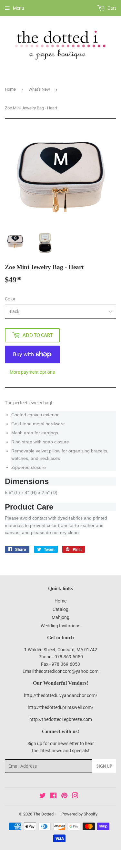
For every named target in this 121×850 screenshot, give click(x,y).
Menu (18, 8)
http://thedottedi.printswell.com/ (61, 707)
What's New (39, 89)
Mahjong (60, 617)
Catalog (60, 609)
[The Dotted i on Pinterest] (64, 796)
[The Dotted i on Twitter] (42, 796)
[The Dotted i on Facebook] (53, 796)
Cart (111, 8)
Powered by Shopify (79, 814)
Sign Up (104, 766)
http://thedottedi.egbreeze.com (60, 719)
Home (10, 89)
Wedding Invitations (60, 625)
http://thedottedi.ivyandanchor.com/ (60, 695)
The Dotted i (44, 814)
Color (10, 298)
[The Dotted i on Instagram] (75, 796)
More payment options (32, 372)
